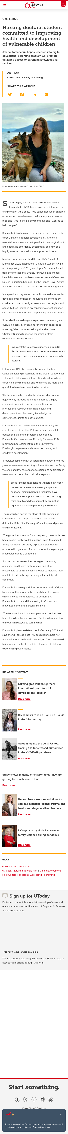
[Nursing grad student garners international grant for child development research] (9, 689)
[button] (11, 94)
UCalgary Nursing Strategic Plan (19, 870)
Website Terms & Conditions (37, 1127)
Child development (50, 870)
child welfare (9, 875)
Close (60, 1116)
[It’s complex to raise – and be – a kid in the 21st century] (9, 720)
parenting (49, 875)
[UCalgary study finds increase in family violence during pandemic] (9, 836)
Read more (24, 699)
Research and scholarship (16, 866)
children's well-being (30, 875)
